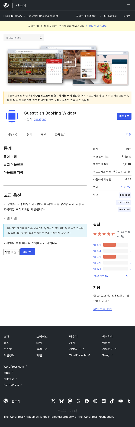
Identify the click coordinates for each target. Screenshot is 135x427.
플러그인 (42, 349)
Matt (8, 372)
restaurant (124, 209)
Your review (100, 276)
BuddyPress (13, 385)
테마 (39, 342)
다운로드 (124, 116)
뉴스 (6, 342)
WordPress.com (15, 366)
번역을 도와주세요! (96, 25)
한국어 (16, 401)
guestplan (40, 119)
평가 (29, 134)
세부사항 (12, 134)
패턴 (39, 355)
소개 (6, 336)
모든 (128, 276)
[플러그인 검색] (40, 37)
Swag (107, 355)
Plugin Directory (13, 15)
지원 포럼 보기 (102, 309)
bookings (125, 195)
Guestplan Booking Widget (50, 113)
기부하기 (109, 349)
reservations (123, 202)
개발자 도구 (76, 349)
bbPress (11, 379)
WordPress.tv (79, 355)
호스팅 (8, 349)
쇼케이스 (42, 336)
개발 (43, 134)
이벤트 (106, 342)
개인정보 (9, 355)
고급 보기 (60, 134)
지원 (128, 134)
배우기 (73, 336)
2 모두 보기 (125, 186)
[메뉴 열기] (129, 5)
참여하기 (107, 336)
